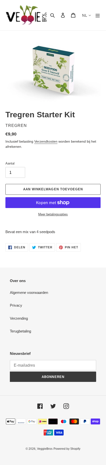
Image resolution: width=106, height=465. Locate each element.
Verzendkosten (45, 141)
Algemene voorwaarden (29, 292)
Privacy (16, 305)
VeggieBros (45, 448)
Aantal (10, 163)
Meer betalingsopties (53, 214)
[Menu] (97, 15)
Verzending (19, 318)
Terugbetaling (20, 331)
